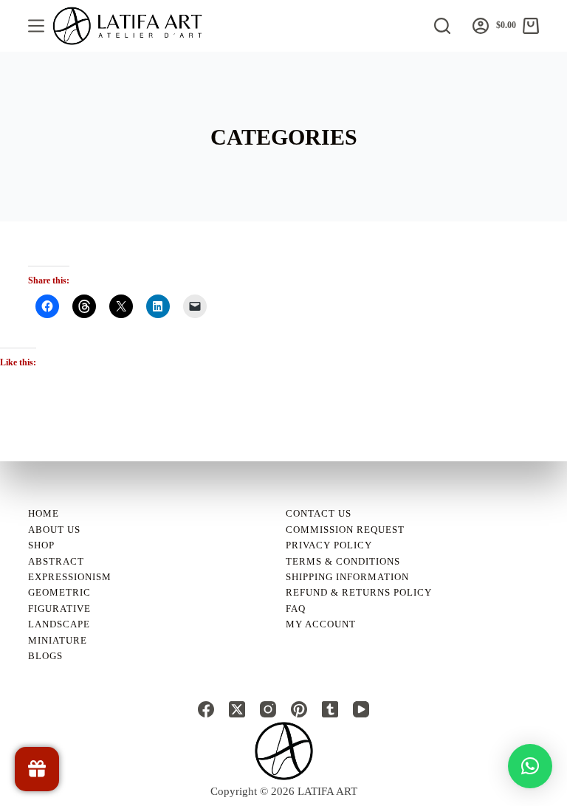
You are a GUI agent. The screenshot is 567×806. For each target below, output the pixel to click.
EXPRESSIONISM (69, 576)
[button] (530, 766)
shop (41, 545)
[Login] (480, 26)
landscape (59, 624)
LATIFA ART (327, 791)
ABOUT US (54, 529)
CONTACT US (318, 513)
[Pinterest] (299, 709)
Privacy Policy (329, 545)
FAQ (296, 608)
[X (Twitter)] (237, 709)
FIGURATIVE (59, 608)
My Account (321, 624)
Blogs (45, 655)
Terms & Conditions (343, 561)
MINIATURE (57, 640)
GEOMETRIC (59, 592)
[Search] (442, 26)
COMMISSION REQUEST (345, 529)
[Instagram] (268, 709)
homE (43, 513)
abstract (56, 561)
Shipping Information (347, 576)
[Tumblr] (330, 709)
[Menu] (36, 26)
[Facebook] (206, 709)
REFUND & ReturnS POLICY (359, 592)
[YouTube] (361, 709)
